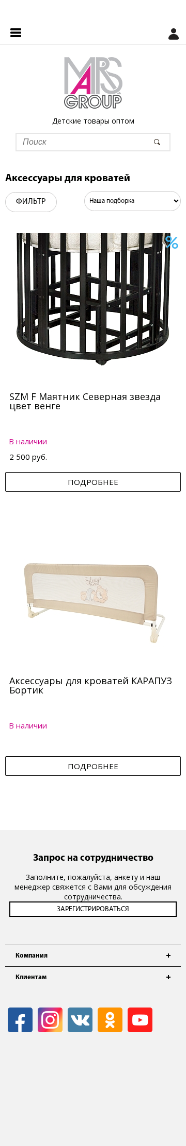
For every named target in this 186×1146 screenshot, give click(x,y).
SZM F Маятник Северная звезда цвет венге (85, 401)
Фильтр (31, 202)
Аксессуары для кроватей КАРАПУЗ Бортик (90, 685)
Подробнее (93, 482)
